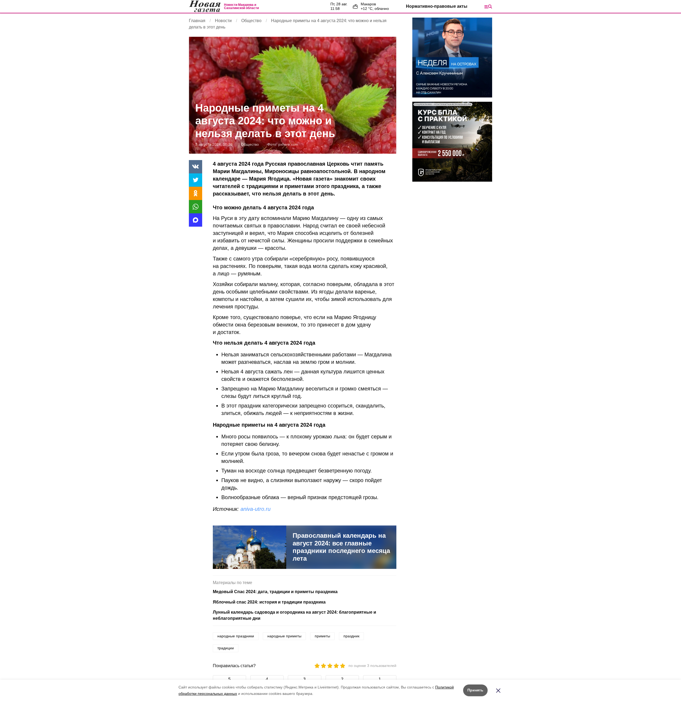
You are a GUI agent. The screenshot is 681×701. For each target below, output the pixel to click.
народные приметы (284, 636)
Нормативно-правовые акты (436, 6)
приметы (322, 636)
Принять (475, 690)
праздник (351, 636)
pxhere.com (288, 144)
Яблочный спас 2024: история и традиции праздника (269, 602)
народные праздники (235, 636)
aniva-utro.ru (255, 509)
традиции (225, 648)
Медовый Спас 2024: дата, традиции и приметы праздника (275, 591)
